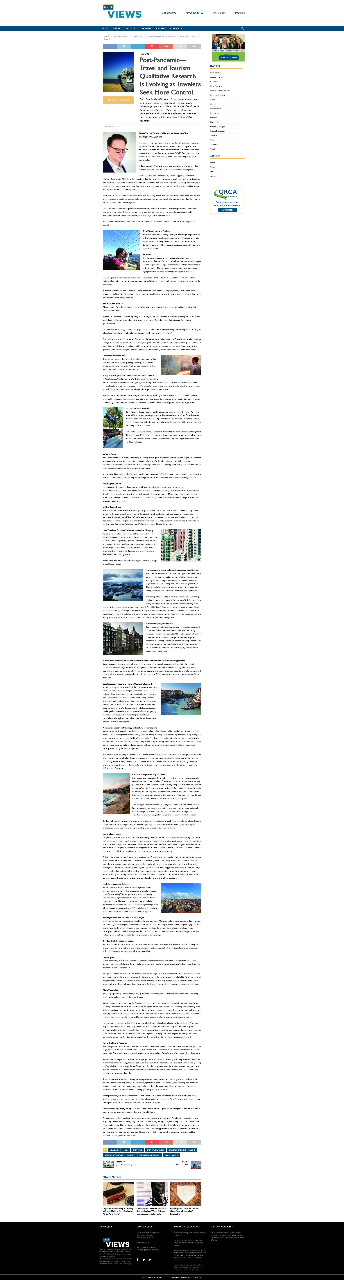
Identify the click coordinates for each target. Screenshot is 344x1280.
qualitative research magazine (182, 1150)
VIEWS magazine (171, 1155)
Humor (213, 104)
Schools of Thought (217, 127)
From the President (217, 95)
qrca (125, 1150)
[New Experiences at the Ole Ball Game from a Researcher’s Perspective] (185, 1194)
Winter (213, 176)
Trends (212, 149)
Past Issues (131, 28)
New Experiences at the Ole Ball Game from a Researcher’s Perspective (184, 1211)
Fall (211, 172)
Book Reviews (215, 73)
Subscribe (160, 28)
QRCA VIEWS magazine (155, 1150)
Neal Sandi (114, 1150)
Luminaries (214, 113)
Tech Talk (213, 136)
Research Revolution (114, 1155)
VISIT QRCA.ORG (169, 13)
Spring (212, 163)
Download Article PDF (118, 100)
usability (131, 1155)
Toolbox (213, 140)
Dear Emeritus (216, 86)
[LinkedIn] (151, 1260)
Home (105, 28)
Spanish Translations (217, 131)
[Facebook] (139, 1260)
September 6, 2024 (113, 127)
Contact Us (176, 28)
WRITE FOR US (219, 13)
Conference (214, 82)
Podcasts (213, 118)
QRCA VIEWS (137, 1150)
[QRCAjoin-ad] (228, 60)
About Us (145, 28)
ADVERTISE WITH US (194, 13)
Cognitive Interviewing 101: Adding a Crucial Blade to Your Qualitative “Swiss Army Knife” (118, 1211)
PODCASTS (240, 13)
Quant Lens (214, 122)
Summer (213, 167)
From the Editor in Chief (220, 91)
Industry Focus (215, 109)
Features (117, 28)
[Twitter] (145, 1260)
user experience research (149, 1155)
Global (212, 100)
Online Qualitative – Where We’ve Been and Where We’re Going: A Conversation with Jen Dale (152, 1211)
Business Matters (216, 77)
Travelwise (214, 144)
